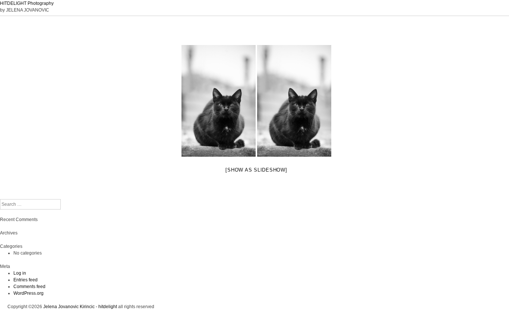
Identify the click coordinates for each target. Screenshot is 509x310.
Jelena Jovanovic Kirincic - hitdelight (80, 306)
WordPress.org (28, 293)
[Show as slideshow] (256, 170)
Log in (19, 273)
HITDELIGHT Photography (27, 3)
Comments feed (29, 286)
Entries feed (25, 279)
